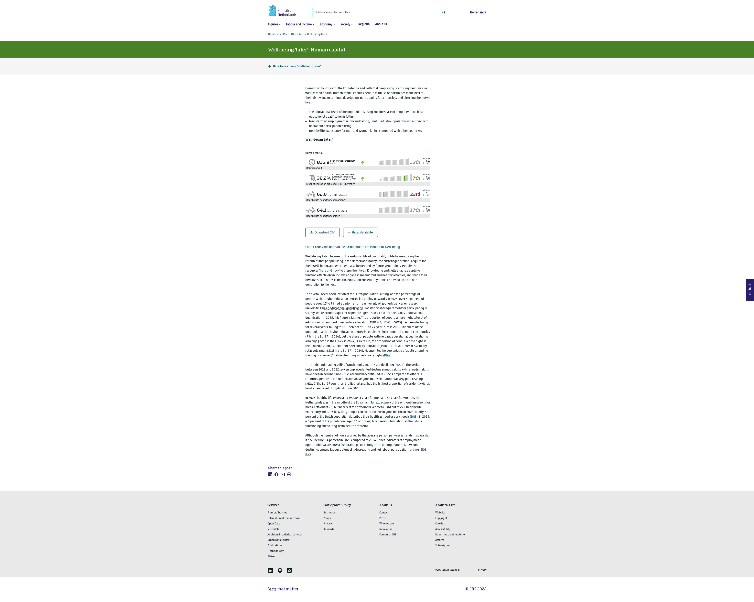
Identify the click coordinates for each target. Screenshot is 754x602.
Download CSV (325, 232)
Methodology (275, 551)
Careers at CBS (387, 534)
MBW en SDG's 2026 (291, 34)
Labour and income (299, 24)
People (327, 518)
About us (381, 24)
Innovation (386, 529)
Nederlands (478, 12)
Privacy (327, 523)
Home (271, 34)
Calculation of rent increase (283, 518)
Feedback (750, 290)
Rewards (328, 529)
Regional (364, 24)
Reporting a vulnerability (450, 534)
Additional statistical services (285, 534)
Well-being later (317, 34)
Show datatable (362, 232)
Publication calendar (447, 570)
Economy (326, 24)
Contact (383, 512)
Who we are (386, 523)
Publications (274, 545)
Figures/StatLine (277, 512)
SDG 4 (386, 355)
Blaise (271, 556)
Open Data (273, 523)
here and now (329, 270)
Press (382, 518)
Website (440, 512)
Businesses (330, 512)
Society (345, 24)
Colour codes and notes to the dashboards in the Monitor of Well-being (352, 247)
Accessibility (442, 529)
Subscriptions (443, 545)
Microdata (273, 529)
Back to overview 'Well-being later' (297, 66)
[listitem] (270, 474)
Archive (439, 540)
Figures (273, 24)
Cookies (440, 523)
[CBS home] (286, 9)
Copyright (441, 518)
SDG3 (412, 416)
